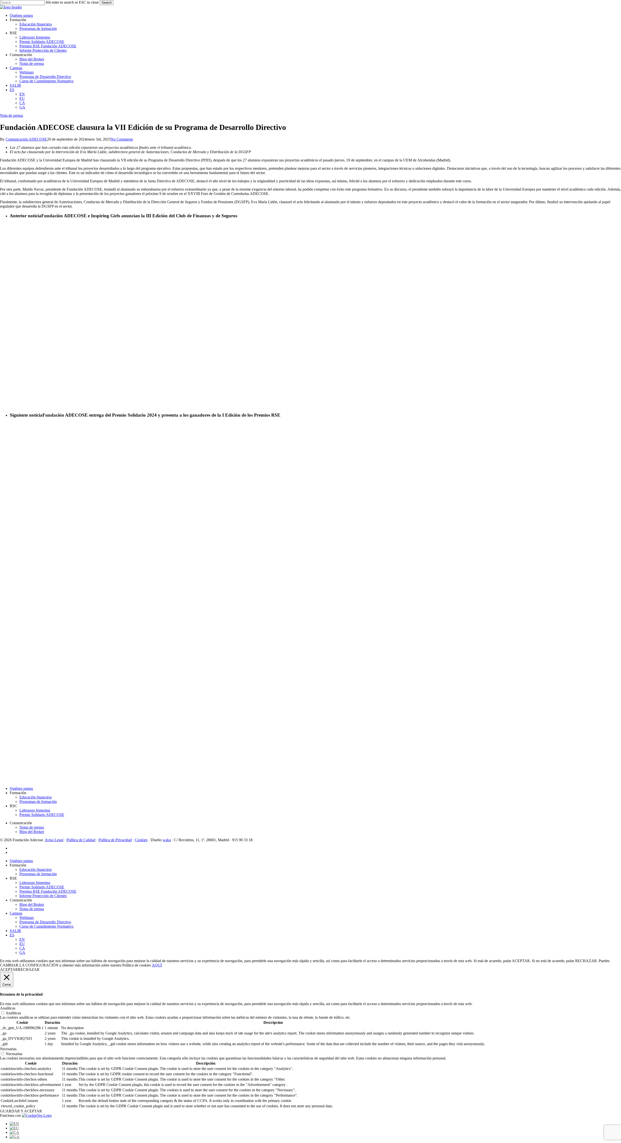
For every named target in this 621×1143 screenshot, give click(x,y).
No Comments (122, 139)
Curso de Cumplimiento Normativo (46, 926)
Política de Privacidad (115, 840)
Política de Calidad (80, 840)
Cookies (141, 840)
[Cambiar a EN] (14, 1124)
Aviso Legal (54, 840)
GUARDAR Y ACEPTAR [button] (21, 1111)
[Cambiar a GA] (14, 1137)
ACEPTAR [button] (9, 969)
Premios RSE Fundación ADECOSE (47, 891)
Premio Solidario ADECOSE (41, 815)
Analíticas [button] (7, 1008)
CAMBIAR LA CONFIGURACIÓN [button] (29, 965)
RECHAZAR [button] (29, 969)
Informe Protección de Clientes (43, 896)
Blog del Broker (31, 832)
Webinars (26, 918)
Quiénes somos (21, 788)
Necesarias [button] (8, 1049)
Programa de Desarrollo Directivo (45, 922)
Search (107, 2)
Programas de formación (38, 801)
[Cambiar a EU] (14, 1128)
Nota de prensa (11, 115)
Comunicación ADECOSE (26, 139)
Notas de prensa (31, 827)
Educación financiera (35, 797)
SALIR (15, 931)
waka (167, 840)
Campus (16, 913)
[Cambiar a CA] (14, 1132)
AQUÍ (157, 965)
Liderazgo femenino (34, 810)
